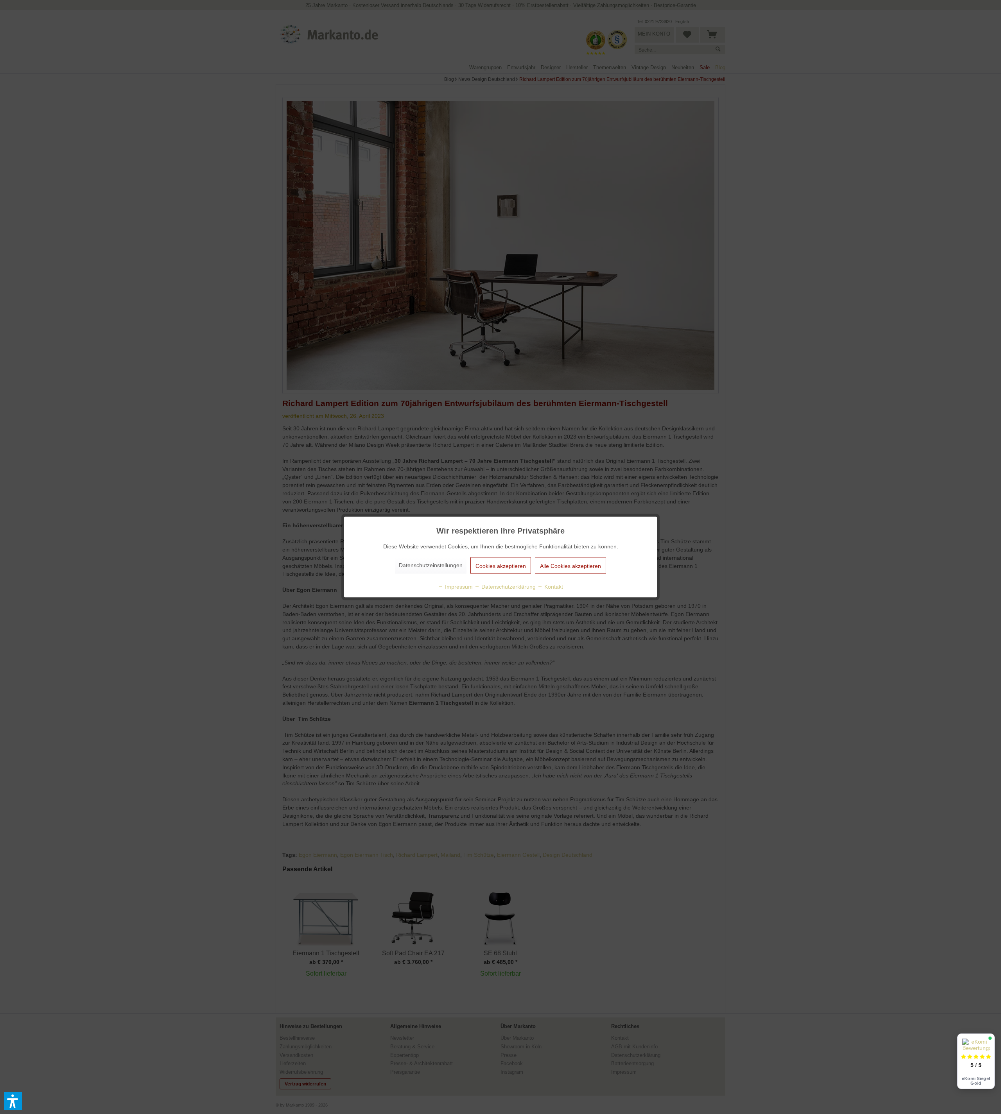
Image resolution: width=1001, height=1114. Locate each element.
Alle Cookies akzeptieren (570, 566)
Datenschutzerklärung (508, 587)
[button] (13, 1101)
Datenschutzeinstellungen (431, 565)
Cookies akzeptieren (500, 566)
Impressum (458, 587)
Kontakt (553, 587)
